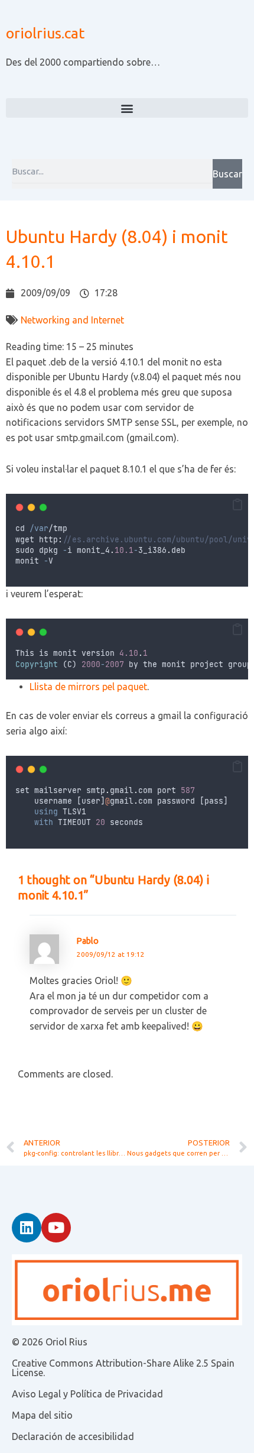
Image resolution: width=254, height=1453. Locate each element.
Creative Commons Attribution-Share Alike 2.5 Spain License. (123, 1368)
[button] (127, 108)
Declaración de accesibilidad (73, 1436)
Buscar (227, 174)
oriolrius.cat (45, 33)
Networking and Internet (72, 320)
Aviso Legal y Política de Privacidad (87, 1394)
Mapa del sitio (42, 1415)
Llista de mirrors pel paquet (88, 686)
